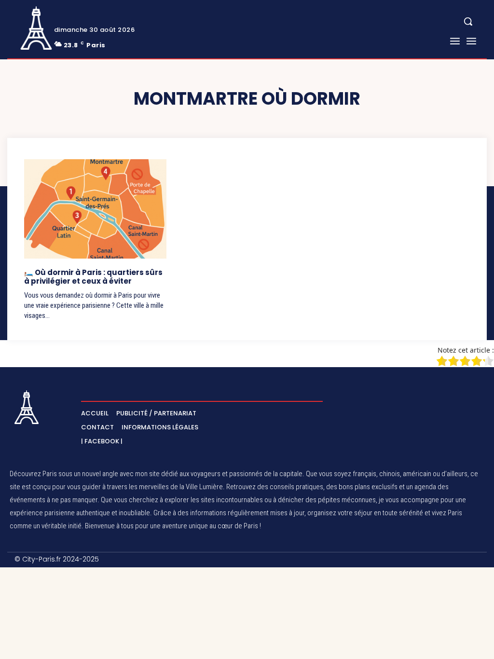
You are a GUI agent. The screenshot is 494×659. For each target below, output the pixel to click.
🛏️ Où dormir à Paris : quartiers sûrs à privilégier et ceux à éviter (93, 276)
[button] (468, 21)
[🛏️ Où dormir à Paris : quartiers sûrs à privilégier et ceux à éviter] (95, 209)
